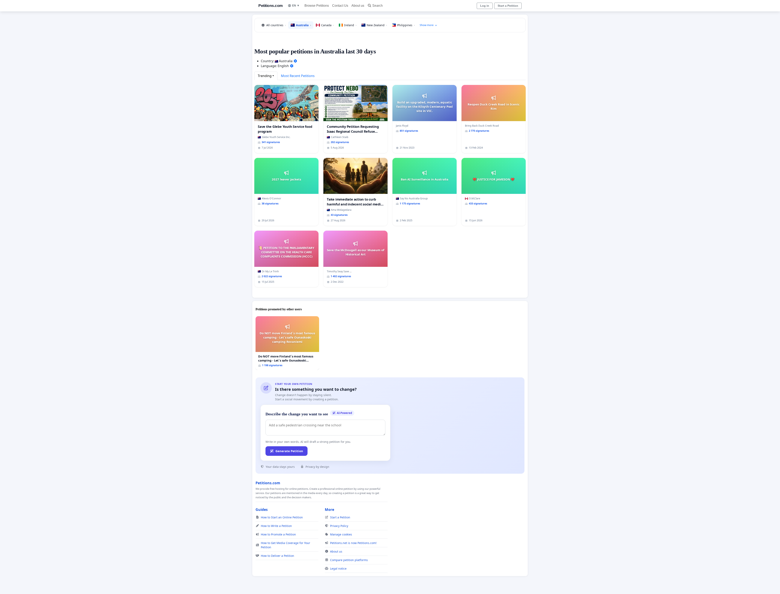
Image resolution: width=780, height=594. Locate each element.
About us (357, 5)
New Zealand (377, 25)
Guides (262, 509)
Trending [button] (265, 76)
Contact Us (340, 5)
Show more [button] (426, 25)
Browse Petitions (316, 5)
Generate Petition (289, 451)
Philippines (406, 25)
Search (377, 5)
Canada (327, 25)
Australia (303, 25)
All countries (276, 25)
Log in (484, 5)
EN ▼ (296, 5)
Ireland (350, 25)
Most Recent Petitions (298, 76)
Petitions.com (270, 5)
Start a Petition (508, 5)
